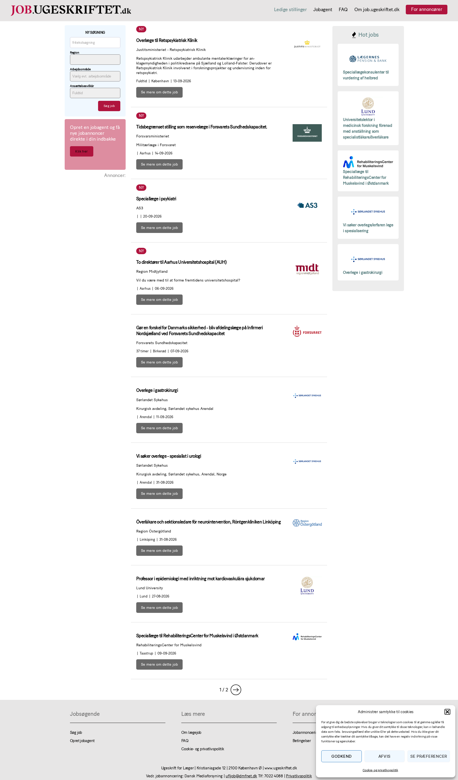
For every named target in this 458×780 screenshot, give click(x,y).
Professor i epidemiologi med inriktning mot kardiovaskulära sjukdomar (200, 578)
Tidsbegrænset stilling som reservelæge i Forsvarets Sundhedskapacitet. (201, 126)
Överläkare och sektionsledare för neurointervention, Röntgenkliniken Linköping (208, 522)
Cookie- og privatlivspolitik (380, 770)
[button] (447, 711)
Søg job (76, 732)
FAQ (343, 9)
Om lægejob (191, 732)
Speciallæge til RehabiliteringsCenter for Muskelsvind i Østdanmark (197, 635)
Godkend (341, 756)
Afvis (384, 756)
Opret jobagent (82, 740)
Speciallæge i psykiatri (156, 198)
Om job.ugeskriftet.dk (376, 9)
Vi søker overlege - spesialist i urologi (168, 456)
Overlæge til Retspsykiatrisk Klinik (166, 40)
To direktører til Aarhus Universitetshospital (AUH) (181, 262)
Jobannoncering (306, 732)
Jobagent (322, 9)
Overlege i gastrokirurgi (157, 390)
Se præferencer (428, 756)
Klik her (81, 151)
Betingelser (302, 740)
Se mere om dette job (159, 92)
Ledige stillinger (290, 9)
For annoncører (426, 9)
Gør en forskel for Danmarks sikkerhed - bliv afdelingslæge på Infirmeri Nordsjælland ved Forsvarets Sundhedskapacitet (199, 330)
